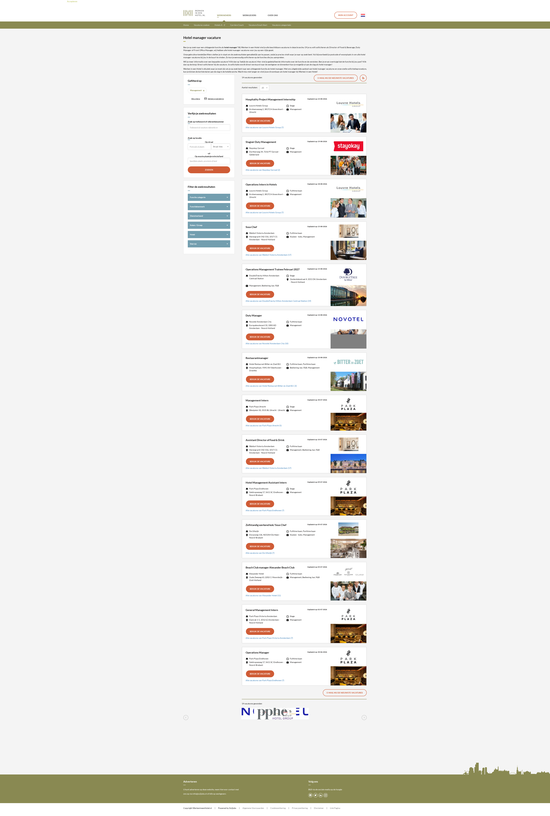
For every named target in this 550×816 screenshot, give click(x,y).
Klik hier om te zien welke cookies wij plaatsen (109, 1)
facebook (310, 795)
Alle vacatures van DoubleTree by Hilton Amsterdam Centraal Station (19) (278, 301)
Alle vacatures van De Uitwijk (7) (260, 553)
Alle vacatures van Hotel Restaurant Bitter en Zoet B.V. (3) (271, 386)
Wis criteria (195, 99)
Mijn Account (345, 15)
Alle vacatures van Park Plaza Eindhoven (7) (265, 510)
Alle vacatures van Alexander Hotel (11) (263, 595)
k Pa (334, 808)
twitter (315, 795)
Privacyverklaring (300, 808)
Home (186, 25)
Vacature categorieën (281, 25)
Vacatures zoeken (202, 25)
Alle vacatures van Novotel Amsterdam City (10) (267, 343)
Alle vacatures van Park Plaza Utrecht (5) (264, 425)
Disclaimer (319, 808)
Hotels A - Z (220, 25)
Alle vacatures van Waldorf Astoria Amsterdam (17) (268, 255)
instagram (325, 795)
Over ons (273, 15)
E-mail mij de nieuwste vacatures (336, 78)
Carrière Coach (237, 25)
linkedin (320, 795)
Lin (331, 808)
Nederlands (363, 15)
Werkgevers (249, 15)
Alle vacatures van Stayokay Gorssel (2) (263, 170)
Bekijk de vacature (260, 121)
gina (338, 808)
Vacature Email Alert (258, 25)
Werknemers (224, 15)
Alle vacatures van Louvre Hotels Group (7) (265, 127)
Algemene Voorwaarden (253, 808)
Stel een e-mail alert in (216, 99)
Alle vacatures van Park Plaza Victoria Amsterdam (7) (269, 638)
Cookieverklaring (278, 808)
